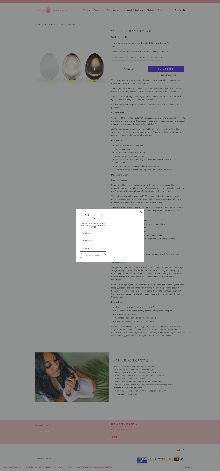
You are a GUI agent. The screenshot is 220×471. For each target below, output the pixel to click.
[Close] (141, 212)
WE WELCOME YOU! (93, 256)
